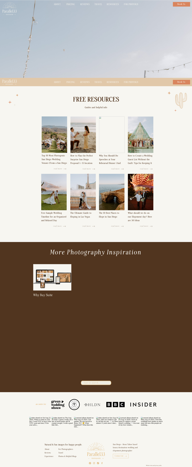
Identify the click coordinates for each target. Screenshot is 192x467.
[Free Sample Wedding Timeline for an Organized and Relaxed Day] (54, 192)
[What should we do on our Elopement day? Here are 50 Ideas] (140, 192)
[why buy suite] (52, 277)
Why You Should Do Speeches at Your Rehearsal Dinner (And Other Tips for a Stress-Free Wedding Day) (110, 163)
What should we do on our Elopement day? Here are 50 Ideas (140, 217)
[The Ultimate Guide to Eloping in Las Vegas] (83, 192)
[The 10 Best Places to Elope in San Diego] (111, 192)
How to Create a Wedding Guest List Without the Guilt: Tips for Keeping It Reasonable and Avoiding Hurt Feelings (140, 163)
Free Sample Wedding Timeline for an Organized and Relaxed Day (53, 217)
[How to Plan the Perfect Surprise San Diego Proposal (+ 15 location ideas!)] (83, 135)
